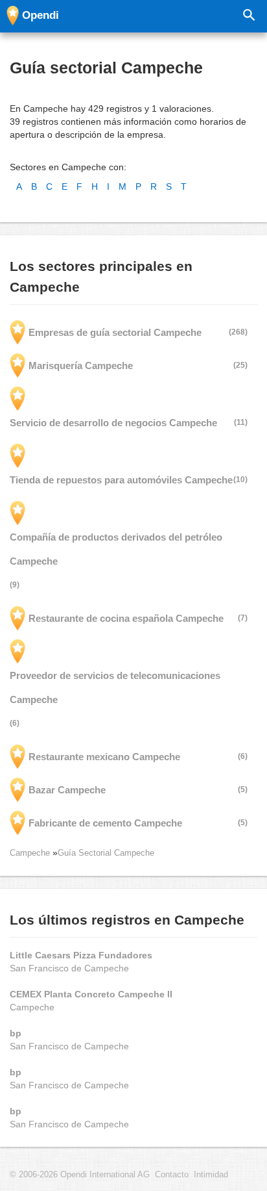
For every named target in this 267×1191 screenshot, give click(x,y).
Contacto (172, 1174)
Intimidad (211, 1174)
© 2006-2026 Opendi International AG (80, 1174)
